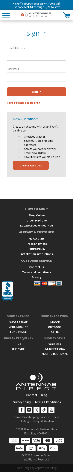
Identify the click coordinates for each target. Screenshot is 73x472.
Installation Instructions (36, 254)
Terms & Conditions (48, 402)
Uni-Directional (54, 349)
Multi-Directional (55, 354)
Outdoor (55, 327)
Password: (13, 69)
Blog (44, 395)
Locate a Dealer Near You (36, 225)
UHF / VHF (18, 349)
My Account (36, 238)
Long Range (18, 332)
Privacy (36, 277)
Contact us (36, 267)
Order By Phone (36, 220)
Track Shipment (36, 243)
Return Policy (36, 249)
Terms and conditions (36, 272)
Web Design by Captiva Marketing (37, 468)
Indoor (55, 322)
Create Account (31, 165)
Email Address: (16, 48)
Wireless (54, 344)
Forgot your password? (23, 102)
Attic (55, 332)
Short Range (18, 322)
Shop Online (37, 215)
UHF (18, 344)
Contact (31, 395)
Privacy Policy (22, 402)
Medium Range (18, 327)
